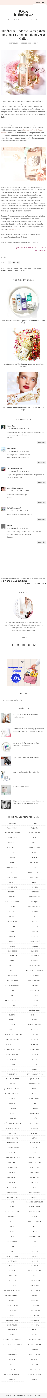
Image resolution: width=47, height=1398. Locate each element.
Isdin (35, 1064)
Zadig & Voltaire (35, 1374)
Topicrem (35, 1350)
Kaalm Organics (12, 1094)
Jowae (12, 1084)
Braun (12, 907)
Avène (12, 857)
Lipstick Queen (12, 1143)
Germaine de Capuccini (12, 1035)
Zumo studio (37, 1395)
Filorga (12, 1020)
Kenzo (34, 1094)
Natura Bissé (34, 1207)
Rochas (34, 1266)
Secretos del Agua (12, 1290)
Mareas (9, 525)
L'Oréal (35, 1118)
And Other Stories (12, 833)
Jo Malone (34, 1079)
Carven (35, 926)
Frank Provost (34, 1025)
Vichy (12, 1364)
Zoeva (34, 1379)
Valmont (34, 1359)
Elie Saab (35, 995)
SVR (34, 1276)
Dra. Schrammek (35, 980)
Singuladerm (34, 1310)
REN (34, 1246)
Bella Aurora (12, 877)
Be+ (12, 872)
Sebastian (34, 1286)
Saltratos (12, 1281)
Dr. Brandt (12, 976)
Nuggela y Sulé (34, 1222)
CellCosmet (35, 931)
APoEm (34, 823)
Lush (35, 1148)
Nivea (12, 1222)
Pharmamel (12, 1241)
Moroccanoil (34, 1192)
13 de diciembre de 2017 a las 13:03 (18, 428)
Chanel (12, 941)
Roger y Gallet (34, 1271)
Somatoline (12, 1325)
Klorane (12, 1108)
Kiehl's (12, 1103)
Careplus (35, 921)
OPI (34, 1227)
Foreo (12, 1025)
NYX (12, 1202)
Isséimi (34, 1069)
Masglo (12, 1172)
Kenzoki (12, 1099)
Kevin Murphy (35, 1099)
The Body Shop (34, 1340)
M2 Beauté (12, 1153)
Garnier (34, 1030)
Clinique (34, 951)
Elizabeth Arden (12, 1000)
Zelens (12, 1379)
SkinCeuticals (12, 1320)
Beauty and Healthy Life (18, 1395)
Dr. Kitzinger (12, 980)
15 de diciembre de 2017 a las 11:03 (18, 491)
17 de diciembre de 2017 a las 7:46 (17, 511)
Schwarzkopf (35, 1281)
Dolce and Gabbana (34, 971)
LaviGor (34, 1133)
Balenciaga (35, 862)
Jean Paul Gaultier (35, 1074)
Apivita (35, 838)
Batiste (35, 867)
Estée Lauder (34, 1010)
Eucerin (12, 1015)
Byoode (12, 916)
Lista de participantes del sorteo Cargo (27, 772)
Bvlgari (12, 912)
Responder (41, 442)
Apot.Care (12, 843)
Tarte (12, 1335)
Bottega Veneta (12, 902)
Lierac (34, 1138)
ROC (12, 1251)
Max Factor (12, 1177)
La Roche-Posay (12, 1128)
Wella (12, 1369)
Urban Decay (34, 1354)
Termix (35, 1335)
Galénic (12, 1030)
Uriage (12, 1359)
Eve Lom (34, 1015)
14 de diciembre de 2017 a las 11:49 (18, 471)
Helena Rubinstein (12, 1049)
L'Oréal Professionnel (12, 1123)
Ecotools (34, 990)
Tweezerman (12, 1354)
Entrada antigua (34, 584)
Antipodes (12, 838)
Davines (12, 966)
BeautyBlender (34, 872)
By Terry (34, 912)
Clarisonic (12, 951)
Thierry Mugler (34, 1345)
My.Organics (12, 1197)
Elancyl (12, 995)
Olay (12, 1231)
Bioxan (12, 897)
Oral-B (35, 1231)
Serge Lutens (12, 1305)
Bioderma (12, 892)
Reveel (34, 1256)
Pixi (12, 1246)
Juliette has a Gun (12, 1089)
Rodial (12, 1271)
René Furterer (12, 1256)
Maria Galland (35, 1163)
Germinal (35, 1035)
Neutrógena (34, 1212)
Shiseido (12, 1310)
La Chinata (34, 1123)
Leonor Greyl (12, 1138)
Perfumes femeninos (27, 268)
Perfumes (14, 268)
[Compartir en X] (14, 262)
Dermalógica (34, 966)
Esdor (12, 1005)
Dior (12, 971)
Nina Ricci (12, 1217)
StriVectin (12, 1330)
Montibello (12, 1192)
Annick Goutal (34, 833)
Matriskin (34, 1172)
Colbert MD (12, 956)
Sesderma (34, 1305)
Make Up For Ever (12, 1158)
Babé (12, 862)
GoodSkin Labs (12, 1044)
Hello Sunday (12, 1054)
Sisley (12, 1315)
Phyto (34, 1241)
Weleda (35, 1364)
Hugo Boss (34, 1059)
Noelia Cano (11, 426)
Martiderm (12, 1167)
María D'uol (35, 1167)
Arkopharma (34, 848)
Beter (34, 882)
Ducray (35, 985)
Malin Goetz (34, 1158)
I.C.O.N (12, 1064)
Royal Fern (12, 1276)
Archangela (12, 848)
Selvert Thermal (12, 1295)
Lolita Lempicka (12, 1148)
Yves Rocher (34, 1369)
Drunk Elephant (12, 985)
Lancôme (12, 1133)
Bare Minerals (12, 867)
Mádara (34, 1197)
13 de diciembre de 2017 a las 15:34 (18, 451)
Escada (35, 1000)
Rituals (12, 1266)
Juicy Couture (35, 1084)
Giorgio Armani (12, 1040)
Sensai (34, 1295)
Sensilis (12, 1300)
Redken (35, 1251)
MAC (34, 1153)
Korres (35, 1108)
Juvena (35, 1089)
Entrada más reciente (15, 581)
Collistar (35, 956)
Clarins (34, 946)
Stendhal (35, 1325)
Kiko (35, 1103)
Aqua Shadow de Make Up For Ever (26, 757)
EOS (12, 990)
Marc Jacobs (12, 1163)
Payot (12, 1236)
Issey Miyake (12, 1069)
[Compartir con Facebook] (10, 262)
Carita (12, 926)
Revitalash (12, 1261)
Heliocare (34, 1049)
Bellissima (34, 877)
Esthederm (12, 1010)
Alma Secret (12, 828)
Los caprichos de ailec (15, 468)
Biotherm (35, 892)
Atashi (12, 853)
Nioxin (34, 1217)
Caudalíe (12, 931)
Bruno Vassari (34, 907)
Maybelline (34, 1177)
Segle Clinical (35, 1290)
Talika (34, 1330)
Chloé (12, 946)
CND (34, 916)
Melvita (34, 1182)
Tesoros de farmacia (16, 270)
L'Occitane (12, 1118)
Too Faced (12, 1350)
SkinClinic (34, 1320)
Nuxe (12, 1227)
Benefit (12, 882)
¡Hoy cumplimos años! (21, 786)
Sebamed (12, 1286)
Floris (34, 1020)
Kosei (12, 1113)
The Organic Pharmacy (12, 1345)
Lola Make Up (34, 1143)
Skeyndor (34, 1315)
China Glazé (35, 941)
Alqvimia (34, 828)
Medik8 (12, 1182)
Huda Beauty (12, 1059)
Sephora (34, 1300)
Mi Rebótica (12, 1187)
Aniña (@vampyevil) (14, 508)
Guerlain (34, 1044)
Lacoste (34, 1128)
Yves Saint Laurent (12, 1374)
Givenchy (35, 1040)
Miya (35, 1187)
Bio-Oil (35, 887)
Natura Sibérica (12, 1212)
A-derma (12, 823)
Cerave (12, 936)
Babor (34, 857)
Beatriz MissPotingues (15, 488)
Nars (12, 1207)
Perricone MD (35, 1236)
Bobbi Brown (34, 897)
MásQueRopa (11, 448)
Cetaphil (34, 936)
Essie (35, 1005)
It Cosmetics (12, 1074)
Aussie (34, 853)
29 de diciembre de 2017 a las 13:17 (18, 528)
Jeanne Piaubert (12, 1079)
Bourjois (34, 902)
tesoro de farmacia (14, 229)
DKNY (12, 961)
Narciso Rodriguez (34, 1202)
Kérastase (34, 1113)
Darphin (34, 961)
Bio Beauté (12, 887)
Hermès (35, 1054)
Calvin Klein (12, 921)
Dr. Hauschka (35, 976)
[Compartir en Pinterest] (18, 262)
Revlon (35, 1261)
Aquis (34, 843)
